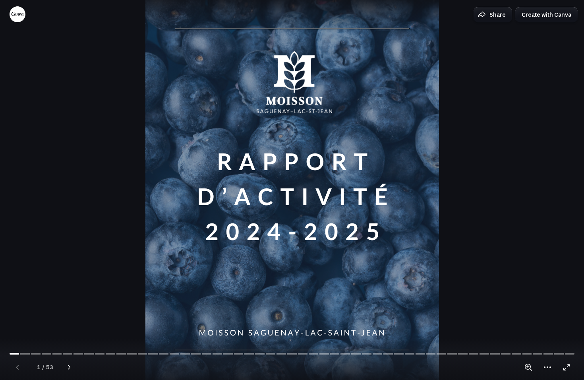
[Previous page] (17, 367)
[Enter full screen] (566, 367)
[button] (493, 15)
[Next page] (69, 367)
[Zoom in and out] (528, 367)
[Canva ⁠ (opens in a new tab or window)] (17, 14)
